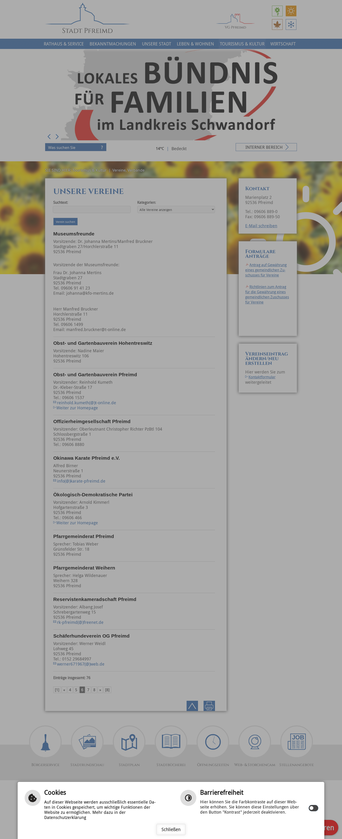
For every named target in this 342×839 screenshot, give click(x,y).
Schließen (171, 829)
